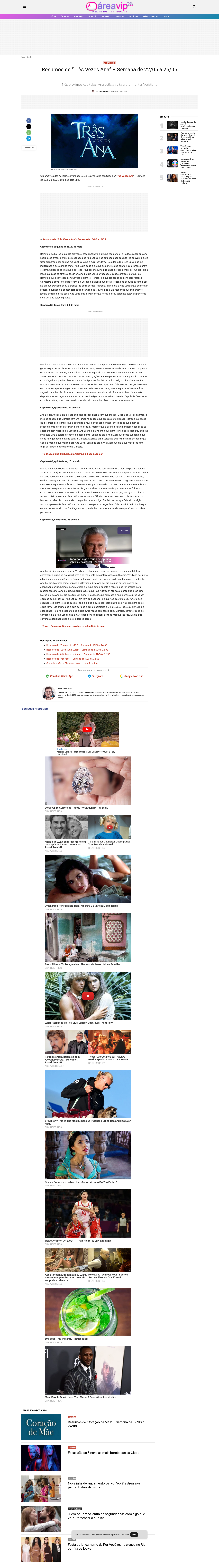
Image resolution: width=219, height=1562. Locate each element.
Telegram (97, 676)
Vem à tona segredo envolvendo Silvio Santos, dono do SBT (188, 150)
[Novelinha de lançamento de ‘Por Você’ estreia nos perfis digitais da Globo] (41, 1488)
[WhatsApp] (28, 132)
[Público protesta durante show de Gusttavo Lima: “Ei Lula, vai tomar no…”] (172, 140)
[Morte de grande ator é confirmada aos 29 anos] (172, 128)
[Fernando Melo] (93, 91)
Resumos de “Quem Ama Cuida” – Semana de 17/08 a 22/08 (77, 649)
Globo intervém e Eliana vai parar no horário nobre (72, 663)
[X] (28, 126)
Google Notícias (133, 676)
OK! (134, 1535)
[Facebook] (28, 120)
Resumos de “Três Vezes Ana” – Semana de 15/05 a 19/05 (74, 239)
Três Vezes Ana (124, 176)
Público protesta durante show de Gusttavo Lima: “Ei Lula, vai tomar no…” (188, 137)
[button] (178, 7)
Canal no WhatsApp (61, 676)
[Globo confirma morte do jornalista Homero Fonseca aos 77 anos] (172, 167)
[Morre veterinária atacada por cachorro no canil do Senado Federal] (172, 181)
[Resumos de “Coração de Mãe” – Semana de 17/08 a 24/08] (41, 1427)
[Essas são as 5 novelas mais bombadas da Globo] (41, 1458)
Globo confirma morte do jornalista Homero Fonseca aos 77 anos (188, 163)
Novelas (29, 57)
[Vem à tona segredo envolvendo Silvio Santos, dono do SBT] (172, 153)
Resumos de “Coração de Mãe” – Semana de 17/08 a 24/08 (76, 645)
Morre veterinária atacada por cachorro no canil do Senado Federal (188, 177)
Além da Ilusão (75, 1509)
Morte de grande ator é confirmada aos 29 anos (188, 125)
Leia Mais (125, 1535)
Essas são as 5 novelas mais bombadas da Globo (104, 1453)
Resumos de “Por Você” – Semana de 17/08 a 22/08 (72, 659)
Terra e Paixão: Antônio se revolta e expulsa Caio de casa (73, 626)
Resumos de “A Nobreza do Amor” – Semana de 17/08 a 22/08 (78, 654)
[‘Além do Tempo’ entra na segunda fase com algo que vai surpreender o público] (41, 1519)
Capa (23, 57)
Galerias (72, 1478)
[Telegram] (28, 138)
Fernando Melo (103, 91)
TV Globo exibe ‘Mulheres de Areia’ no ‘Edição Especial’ (72, 454)
